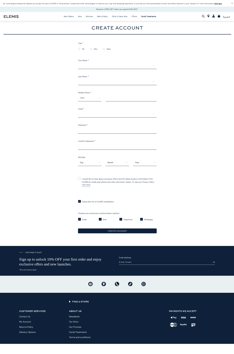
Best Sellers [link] (69, 16)
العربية (226, 17)
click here (218, 3)
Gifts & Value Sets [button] (119, 16)
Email (80, 109)
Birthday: (82, 157)
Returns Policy (26, 327)
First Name (83, 60)
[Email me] (213, 262)
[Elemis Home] (11, 16)
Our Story (74, 321)
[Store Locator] (208, 16)
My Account (25, 321)
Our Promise (75, 327)
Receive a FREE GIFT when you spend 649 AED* (117, 9)
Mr (83, 49)
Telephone (127, 219)
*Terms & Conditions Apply (27, 270)
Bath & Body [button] (102, 16)
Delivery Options (27, 332)
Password (82, 125)
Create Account (117, 231)
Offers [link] (134, 16)
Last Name (83, 76)
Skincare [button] (89, 16)
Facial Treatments (78, 332)
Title (80, 43)
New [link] (80, 16)
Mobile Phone (84, 92)
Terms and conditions (79, 337)
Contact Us (24, 316)
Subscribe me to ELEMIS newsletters (98, 201)
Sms (104, 219)
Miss (109, 49)
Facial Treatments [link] (148, 16)
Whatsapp (148, 219)
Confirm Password (86, 141)
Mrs (95, 49)
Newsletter (74, 316)
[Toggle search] (203, 16)
